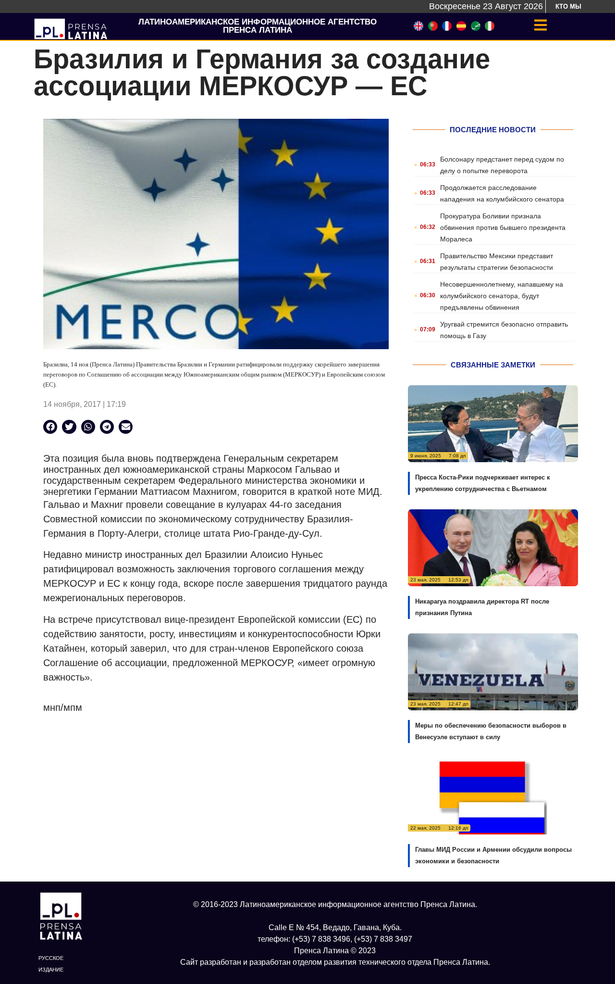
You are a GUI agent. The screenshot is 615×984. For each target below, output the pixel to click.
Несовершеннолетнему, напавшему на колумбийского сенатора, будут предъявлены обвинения (501, 295)
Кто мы (568, 6)
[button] (50, 427)
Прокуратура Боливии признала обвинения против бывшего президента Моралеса (503, 227)
